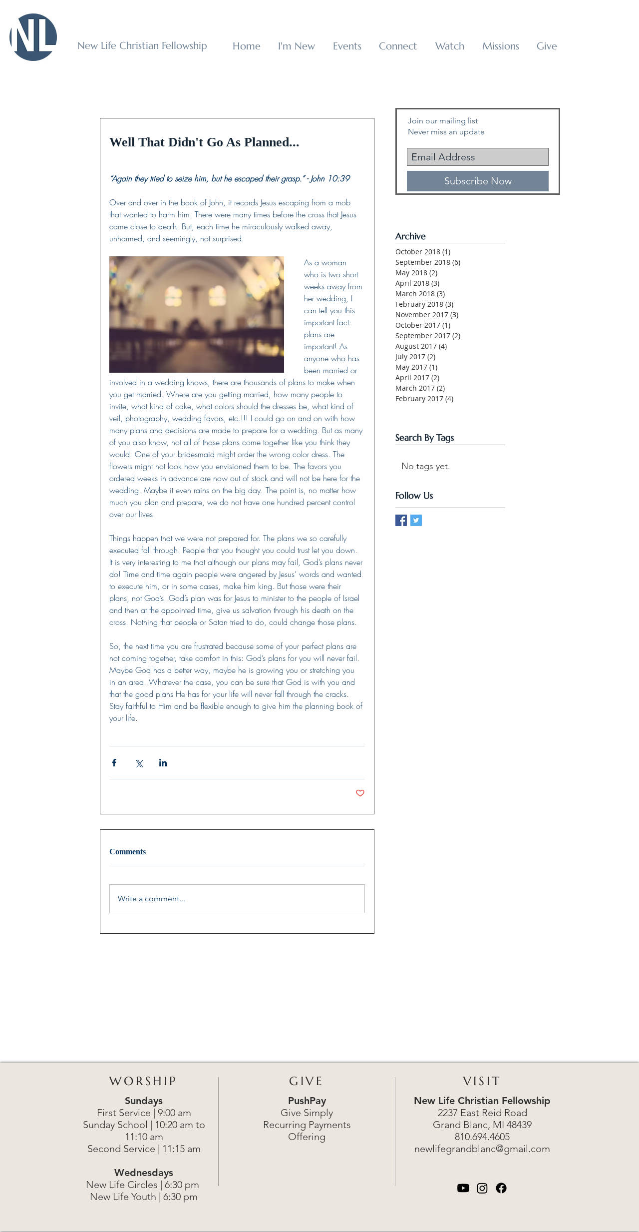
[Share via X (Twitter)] (138, 762)
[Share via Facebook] (114, 762)
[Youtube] (463, 1188)
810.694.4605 (482, 1137)
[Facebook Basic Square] (401, 520)
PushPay (307, 1101)
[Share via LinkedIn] (163, 762)
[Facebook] (501, 1188)
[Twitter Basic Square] (416, 520)
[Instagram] (482, 1188)
